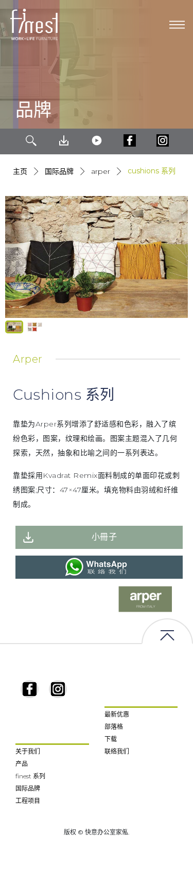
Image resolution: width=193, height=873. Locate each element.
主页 (20, 171)
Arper (100, 171)
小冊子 (104, 537)
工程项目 (27, 801)
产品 (21, 764)
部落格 (113, 727)
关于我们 (27, 751)
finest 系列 (30, 776)
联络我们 (116, 751)
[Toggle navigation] (177, 24)
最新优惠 (116, 714)
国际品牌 (59, 171)
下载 (110, 739)
